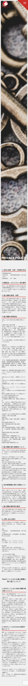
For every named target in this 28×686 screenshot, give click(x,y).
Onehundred (5, 4)
